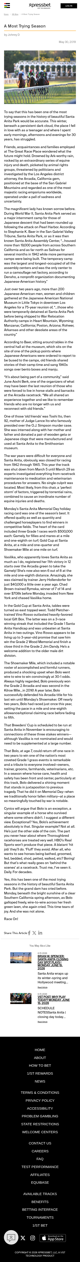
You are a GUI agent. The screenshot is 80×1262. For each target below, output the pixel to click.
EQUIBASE (40, 1182)
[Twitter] (34, 933)
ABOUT (40, 1058)
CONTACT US (40, 1143)
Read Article (42, 987)
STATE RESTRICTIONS (40, 1124)
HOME (40, 1050)
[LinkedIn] (40, 933)
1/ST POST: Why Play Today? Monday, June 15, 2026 (54, 1000)
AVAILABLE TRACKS (40, 1194)
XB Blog (15, 14)
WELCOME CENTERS (40, 1132)
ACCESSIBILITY (40, 1108)
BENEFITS (40, 1202)
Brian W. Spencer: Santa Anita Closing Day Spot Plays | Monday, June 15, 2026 (53, 962)
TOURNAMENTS (40, 1217)
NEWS (40, 1081)
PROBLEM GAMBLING (40, 1116)
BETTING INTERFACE (40, 1209)
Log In (68, 5)
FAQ (40, 1159)
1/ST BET (40, 1225)
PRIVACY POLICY (40, 1100)
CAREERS (40, 1151)
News (6, 14)
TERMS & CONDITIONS (40, 1092)
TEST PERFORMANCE (40, 1167)
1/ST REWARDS (40, 1073)
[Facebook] (29, 933)
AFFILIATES (40, 1175)
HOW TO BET (40, 1065)
